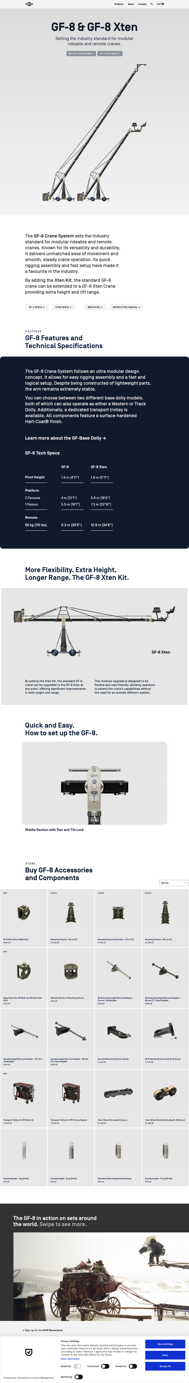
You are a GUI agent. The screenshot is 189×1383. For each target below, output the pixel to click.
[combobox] (174, 883)
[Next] (158, 783)
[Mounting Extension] (93, 820)
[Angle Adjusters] (96, 820)
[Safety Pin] (94, 820)
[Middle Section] (91, 820)
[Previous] (31, 783)
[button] (119, 4)
